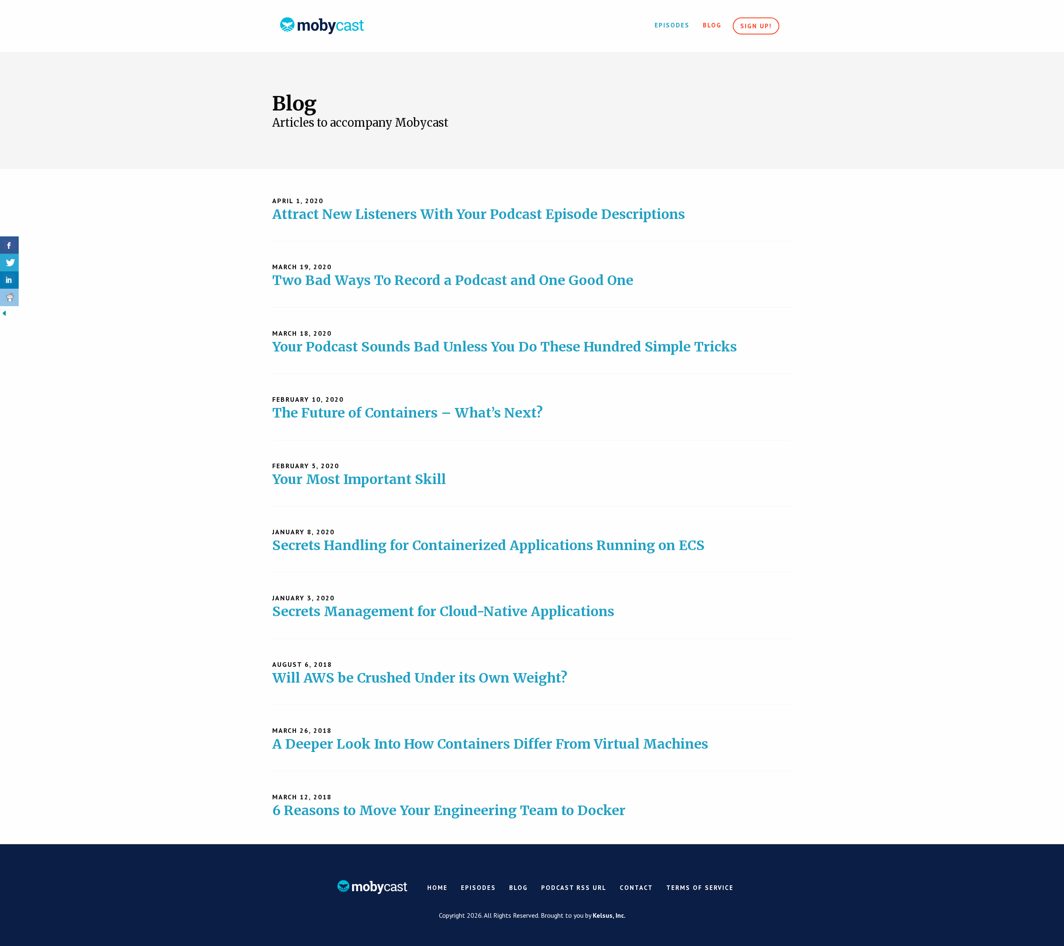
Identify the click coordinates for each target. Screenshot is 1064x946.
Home (437, 888)
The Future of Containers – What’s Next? (407, 413)
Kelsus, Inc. (609, 915)
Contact (636, 888)
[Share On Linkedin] (9, 280)
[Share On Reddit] (9, 297)
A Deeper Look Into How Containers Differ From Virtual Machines (490, 744)
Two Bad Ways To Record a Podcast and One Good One (452, 280)
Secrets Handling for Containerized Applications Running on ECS (488, 545)
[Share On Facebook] (9, 245)
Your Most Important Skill (359, 479)
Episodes (672, 25)
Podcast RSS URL (573, 888)
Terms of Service (700, 888)
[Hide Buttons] (4, 312)
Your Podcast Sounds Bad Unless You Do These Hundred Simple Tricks (504, 347)
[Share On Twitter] (9, 262)
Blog (712, 25)
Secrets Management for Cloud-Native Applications (443, 611)
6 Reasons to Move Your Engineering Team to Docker (449, 810)
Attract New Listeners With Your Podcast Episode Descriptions (478, 214)
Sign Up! (756, 26)
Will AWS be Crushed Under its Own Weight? (419, 678)
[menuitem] (672, 25)
